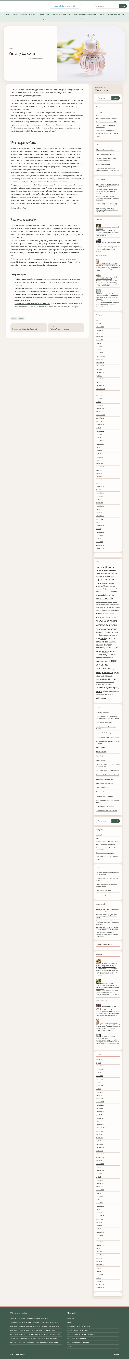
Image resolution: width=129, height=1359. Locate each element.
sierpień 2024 (99, 359)
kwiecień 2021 (100, 431)
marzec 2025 (99, 346)
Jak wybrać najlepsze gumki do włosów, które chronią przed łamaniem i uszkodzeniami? (34, 1342)
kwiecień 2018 (100, 532)
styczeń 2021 (99, 441)
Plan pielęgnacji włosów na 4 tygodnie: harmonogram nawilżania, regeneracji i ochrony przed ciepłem (106, 965)
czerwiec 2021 (100, 424)
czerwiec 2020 (100, 450)
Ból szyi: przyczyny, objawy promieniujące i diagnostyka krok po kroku (29, 1318)
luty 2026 (98, 333)
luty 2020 (98, 460)
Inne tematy (67, 19)
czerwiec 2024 (100, 362)
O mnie (7, 14)
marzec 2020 (99, 457)
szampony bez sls (104, 672)
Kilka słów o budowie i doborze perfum (30, 288)
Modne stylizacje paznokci (103, 895)
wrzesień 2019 (100, 476)
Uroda (15, 14)
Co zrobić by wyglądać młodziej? (105, 806)
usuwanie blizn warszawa (103, 684)
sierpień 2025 (99, 340)
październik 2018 (100, 512)
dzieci (101, 592)
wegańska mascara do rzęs (111, 691)
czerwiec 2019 (100, 486)
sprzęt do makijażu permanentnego (106, 665)
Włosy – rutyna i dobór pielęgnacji (58, 14)
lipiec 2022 (99, 395)
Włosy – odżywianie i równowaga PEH (112, 14)
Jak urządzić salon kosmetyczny (104, 733)
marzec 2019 (99, 496)
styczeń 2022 (99, 405)
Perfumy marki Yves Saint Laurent (28, 279)
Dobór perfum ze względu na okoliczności (107, 770)
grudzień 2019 (100, 467)
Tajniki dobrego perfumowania (104, 722)
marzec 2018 (99, 535)
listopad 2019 (99, 470)
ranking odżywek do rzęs (107, 655)
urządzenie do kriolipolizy (106, 679)
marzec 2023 (99, 379)
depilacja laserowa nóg (108, 573)
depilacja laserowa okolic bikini (105, 576)
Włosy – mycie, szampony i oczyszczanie (47, 19)
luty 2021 (98, 437)
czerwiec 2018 (100, 525)
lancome (14, 318)
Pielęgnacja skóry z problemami (104, 796)
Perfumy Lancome (101, 751)
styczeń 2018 (99, 542)
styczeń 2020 (99, 463)
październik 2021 (100, 415)
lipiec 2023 (99, 375)
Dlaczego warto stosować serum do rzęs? (107, 775)
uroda (110, 676)
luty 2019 (98, 499)
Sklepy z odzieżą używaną (103, 164)
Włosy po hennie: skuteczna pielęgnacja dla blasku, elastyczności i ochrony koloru (32, 1330)
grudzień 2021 (100, 408)
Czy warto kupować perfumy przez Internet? (32, 304)
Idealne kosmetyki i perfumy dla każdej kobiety (33, 294)
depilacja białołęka (105, 567)
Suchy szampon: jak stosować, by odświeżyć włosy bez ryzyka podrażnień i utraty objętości (107, 209)
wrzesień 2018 (100, 516)
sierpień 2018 (99, 519)
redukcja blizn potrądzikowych (104, 657)
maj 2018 (98, 529)
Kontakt (116, 1355)
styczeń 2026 (99, 336)
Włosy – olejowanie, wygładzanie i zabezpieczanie (81, 1334)
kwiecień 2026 (100, 327)
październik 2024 (100, 356)
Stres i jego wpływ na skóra (103, 890)
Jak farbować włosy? (101, 760)
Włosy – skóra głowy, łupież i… (84, 19)
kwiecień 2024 (100, 366)
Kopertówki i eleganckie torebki (104, 779)
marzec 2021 (99, 434)
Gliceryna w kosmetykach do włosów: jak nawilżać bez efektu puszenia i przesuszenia (33, 1338)
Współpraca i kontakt (27, 14)
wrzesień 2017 (100, 545)
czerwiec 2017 (100, 548)
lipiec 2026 (99, 320)
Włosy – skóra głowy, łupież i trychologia (107, 133)
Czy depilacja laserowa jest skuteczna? (106, 756)
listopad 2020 (99, 447)
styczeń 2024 (99, 369)
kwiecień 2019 (100, 493)
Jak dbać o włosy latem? (102, 787)
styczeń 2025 (99, 353)
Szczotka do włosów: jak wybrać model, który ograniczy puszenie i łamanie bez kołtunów (106, 191)
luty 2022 (98, 402)
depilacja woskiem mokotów (109, 589)
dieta (97, 592)
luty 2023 (98, 382)
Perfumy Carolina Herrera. (59, 327)
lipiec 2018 (99, 522)
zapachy (21, 318)
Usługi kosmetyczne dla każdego (105, 150)
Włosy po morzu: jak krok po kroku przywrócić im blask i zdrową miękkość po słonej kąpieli (107, 198)
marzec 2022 (99, 398)
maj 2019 (98, 489)
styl (113, 669)
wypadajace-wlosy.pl (17, 1355)
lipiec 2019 (99, 483)
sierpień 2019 (99, 480)
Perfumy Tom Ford (101, 747)
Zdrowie (41, 14)
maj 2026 (98, 323)
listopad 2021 (99, 411)
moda (103, 638)
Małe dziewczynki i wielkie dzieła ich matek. (108, 737)
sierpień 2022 (99, 392)
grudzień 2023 (100, 372)
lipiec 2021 (99, 421)
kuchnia (109, 598)
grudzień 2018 (100, 506)
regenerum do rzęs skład (103, 661)
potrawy (112, 651)
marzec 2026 (99, 330)
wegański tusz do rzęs (101, 694)
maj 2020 (98, 454)
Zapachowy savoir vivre (102, 712)
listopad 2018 (99, 509)
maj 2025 (98, 343)
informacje (107, 592)
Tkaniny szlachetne (101, 792)
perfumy (105, 651)
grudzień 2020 (100, 444)
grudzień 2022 (100, 385)
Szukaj (123, 6)
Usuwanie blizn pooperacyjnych (105, 682)
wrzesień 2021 (100, 418)
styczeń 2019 (99, 502)
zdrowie (101, 698)
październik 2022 (100, 389)
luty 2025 (98, 349)
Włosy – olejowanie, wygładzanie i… (85, 14)
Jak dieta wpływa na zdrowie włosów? (106, 810)
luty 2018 (98, 538)
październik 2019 (100, 473)
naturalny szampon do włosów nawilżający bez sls (106, 645)
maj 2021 (98, 428)
